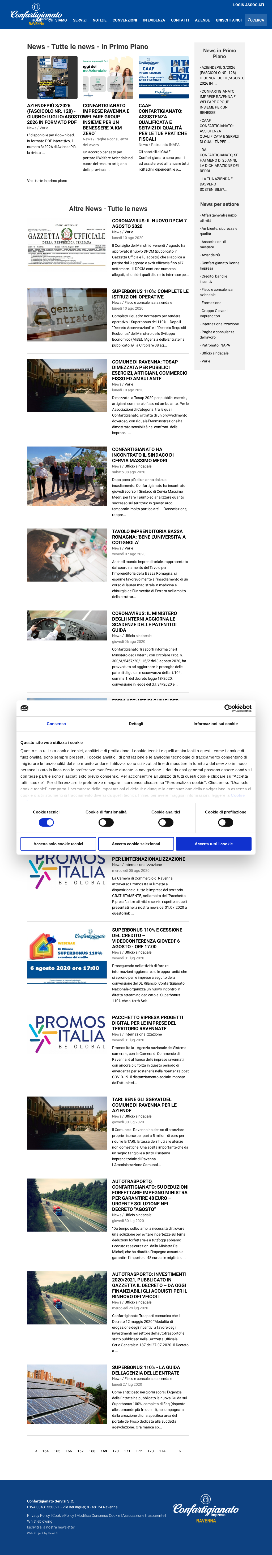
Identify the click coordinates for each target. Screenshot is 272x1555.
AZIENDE (202, 20)
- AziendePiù (210, 255)
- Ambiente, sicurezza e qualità (218, 231)
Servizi (80, 20)
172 (139, 1451)
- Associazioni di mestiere (213, 244)
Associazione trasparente (143, 1515)
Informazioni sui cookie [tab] (215, 723)
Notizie (100, 20)
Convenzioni (125, 20)
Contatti (180, 20)
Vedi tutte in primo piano (47, 181)
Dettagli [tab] (136, 723)
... (172, 1451)
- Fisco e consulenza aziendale (216, 292)
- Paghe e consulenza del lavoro (217, 334)
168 (92, 1451)
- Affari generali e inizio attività (218, 218)
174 (162, 1451)
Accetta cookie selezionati (136, 844)
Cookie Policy (63, 1515)
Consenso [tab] (56, 723)
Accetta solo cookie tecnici (58, 844)
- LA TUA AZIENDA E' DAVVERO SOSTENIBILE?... (216, 184)
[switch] (106, 822)
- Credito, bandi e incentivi (213, 279)
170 (115, 1451)
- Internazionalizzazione (219, 324)
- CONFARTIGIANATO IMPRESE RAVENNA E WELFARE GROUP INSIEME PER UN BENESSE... (218, 102)
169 (104, 1451)
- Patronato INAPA (215, 345)
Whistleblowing (39, 1521)
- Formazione (210, 303)
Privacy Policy (38, 1515)
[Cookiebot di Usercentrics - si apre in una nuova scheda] (228, 708)
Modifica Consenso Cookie (98, 1515)
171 (127, 1451)
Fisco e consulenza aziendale (148, 302)
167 (80, 1451)
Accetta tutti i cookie (214, 844)
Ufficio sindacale (138, 466)
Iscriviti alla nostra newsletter (51, 1527)
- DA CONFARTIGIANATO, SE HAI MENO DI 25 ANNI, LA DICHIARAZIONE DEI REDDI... (219, 160)
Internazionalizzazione (143, 865)
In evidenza (154, 20)
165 (57, 1451)
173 (150, 1451)
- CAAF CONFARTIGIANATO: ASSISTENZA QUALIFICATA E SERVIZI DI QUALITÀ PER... (219, 131)
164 (45, 1451)
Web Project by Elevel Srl (43, 1533)
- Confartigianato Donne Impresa (219, 265)
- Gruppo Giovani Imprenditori (213, 313)
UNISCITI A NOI (229, 20)
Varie (129, 232)
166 (69, 1451)
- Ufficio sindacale (214, 353)
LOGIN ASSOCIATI (248, 5)
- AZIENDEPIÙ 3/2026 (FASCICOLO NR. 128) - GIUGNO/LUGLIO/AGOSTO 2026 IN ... (220, 75)
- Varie (205, 361)
